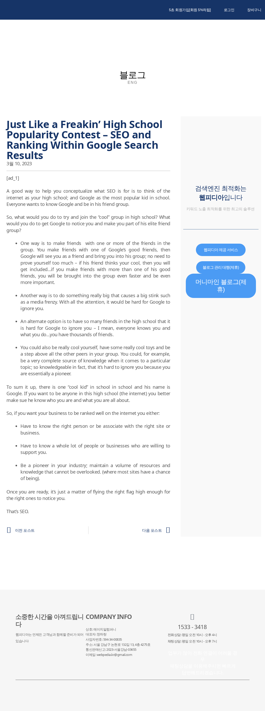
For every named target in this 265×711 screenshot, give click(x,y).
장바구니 (254, 10)
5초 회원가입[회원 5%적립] (190, 10)
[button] (234, 32)
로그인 (229, 10)
